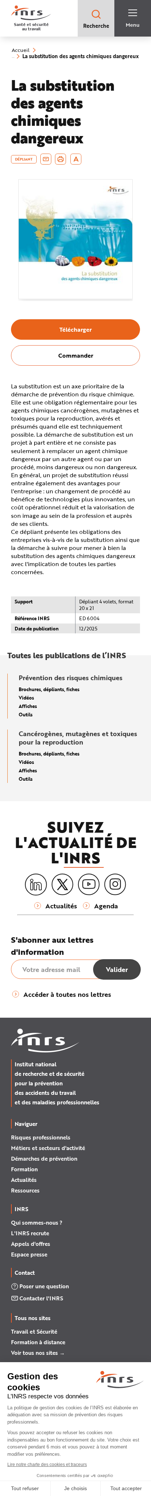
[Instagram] (115, 884)
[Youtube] (89, 884)
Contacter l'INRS (41, 1298)
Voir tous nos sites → (38, 1353)
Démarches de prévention (44, 1158)
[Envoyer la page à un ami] (46, 159)
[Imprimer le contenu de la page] (61, 159)
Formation (24, 1169)
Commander (75, 355)
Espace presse (29, 1254)
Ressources (25, 1190)
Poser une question (44, 1286)
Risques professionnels (40, 1137)
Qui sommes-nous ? (36, 1222)
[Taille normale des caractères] (76, 159)
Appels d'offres (30, 1244)
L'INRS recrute (30, 1233)
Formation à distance (38, 1342)
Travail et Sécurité (34, 1331)
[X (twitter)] (62, 884)
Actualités (24, 1180)
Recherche (96, 26)
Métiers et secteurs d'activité (48, 1148)
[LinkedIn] (36, 884)
